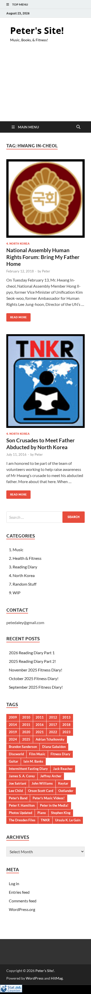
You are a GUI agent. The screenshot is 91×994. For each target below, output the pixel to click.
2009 (13, 717)
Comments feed (22, 900)
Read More (16, 316)
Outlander (65, 791)
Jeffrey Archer (50, 776)
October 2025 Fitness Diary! (33, 678)
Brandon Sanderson (23, 747)
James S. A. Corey (22, 776)
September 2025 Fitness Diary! (36, 687)
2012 (53, 717)
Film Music (37, 754)
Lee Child (16, 791)
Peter (46, 271)
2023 (66, 732)
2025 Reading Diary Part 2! (32, 661)
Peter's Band (18, 798)
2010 (26, 717)
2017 (53, 725)
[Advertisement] (45, 86)
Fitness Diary (60, 754)
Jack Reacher (63, 769)
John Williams (42, 783)
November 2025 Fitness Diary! (35, 669)
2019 (13, 732)
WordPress (34, 978)
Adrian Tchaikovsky (50, 739)
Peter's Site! (37, 30)
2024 (13, 739)
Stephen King (61, 813)
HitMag (57, 978)
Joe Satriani (17, 783)
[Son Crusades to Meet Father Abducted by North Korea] (45, 381)
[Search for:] (45, 517)
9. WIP (14, 592)
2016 (40, 725)
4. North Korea (18, 243)
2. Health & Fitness (25, 558)
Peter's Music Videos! (49, 798)
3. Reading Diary (23, 566)
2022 (53, 732)
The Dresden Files (22, 820)
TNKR (45, 820)
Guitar (13, 761)
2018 (66, 725)
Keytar (63, 783)
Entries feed (19, 892)
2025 (26, 739)
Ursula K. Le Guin (67, 820)
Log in (14, 883)
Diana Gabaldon (54, 747)
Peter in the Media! (54, 805)
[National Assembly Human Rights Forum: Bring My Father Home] (45, 198)
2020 (26, 732)
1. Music (16, 549)
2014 (13, 725)
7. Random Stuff (22, 584)
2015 (26, 725)
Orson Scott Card (40, 791)
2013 (66, 717)
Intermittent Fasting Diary (28, 769)
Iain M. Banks (33, 761)
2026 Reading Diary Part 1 (32, 652)
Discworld (16, 754)
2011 (40, 717)
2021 (40, 732)
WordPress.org (22, 909)
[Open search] (78, 127)
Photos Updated (20, 813)
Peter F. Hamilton (22, 805)
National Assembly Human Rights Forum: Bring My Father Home (43, 257)
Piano (41, 813)
